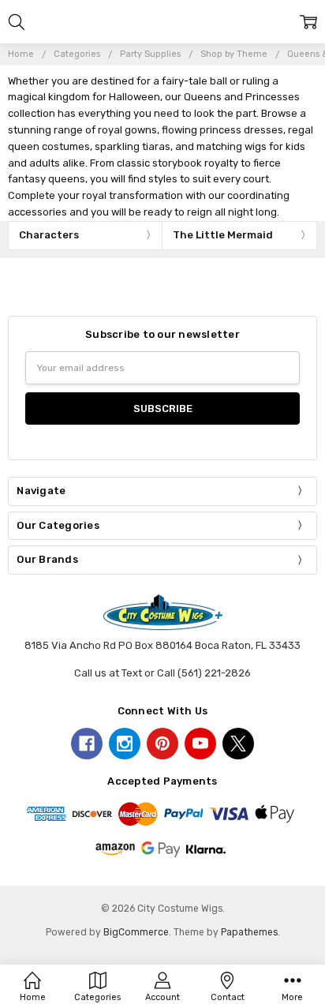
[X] (238, 743)
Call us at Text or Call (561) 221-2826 (162, 673)
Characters (49, 235)
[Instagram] (124, 743)
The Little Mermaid (223, 235)
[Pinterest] (162, 743)
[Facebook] (87, 743)
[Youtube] (200, 743)
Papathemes (249, 932)
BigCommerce (136, 932)
